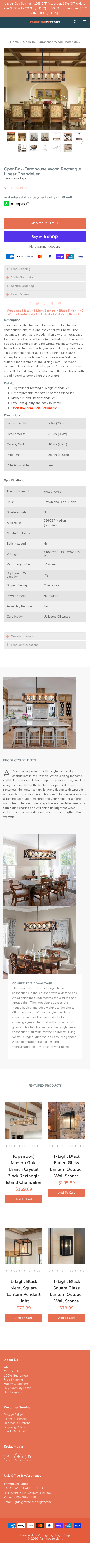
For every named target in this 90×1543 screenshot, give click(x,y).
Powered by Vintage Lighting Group (45, 1535)
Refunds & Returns (17, 1423)
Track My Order (15, 1431)
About (8, 1367)
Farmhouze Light (15, 178)
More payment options (45, 246)
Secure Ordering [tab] (22, 286)
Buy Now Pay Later (17, 1388)
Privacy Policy (13, 1415)
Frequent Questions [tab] (24, 645)
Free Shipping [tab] (20, 269)
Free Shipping (13, 1380)
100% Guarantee (16, 1375)
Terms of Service (16, 1419)
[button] (11, 136)
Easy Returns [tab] (20, 294)
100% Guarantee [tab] (23, 277)
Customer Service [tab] (23, 636)
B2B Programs (14, 1392)
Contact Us (11, 1371)
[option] (45, 89)
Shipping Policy (14, 1427)
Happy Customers (16, 1384)
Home (14, 42)
